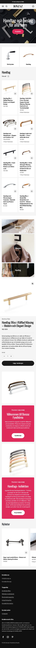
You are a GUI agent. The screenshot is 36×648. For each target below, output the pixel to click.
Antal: (3, 352)
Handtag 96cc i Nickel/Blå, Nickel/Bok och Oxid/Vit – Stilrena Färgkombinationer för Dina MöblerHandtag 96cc (26, 201)
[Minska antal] (4, 356)
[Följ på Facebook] (3, 637)
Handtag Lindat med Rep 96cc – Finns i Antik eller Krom (25, 135)
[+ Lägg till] (15, 93)
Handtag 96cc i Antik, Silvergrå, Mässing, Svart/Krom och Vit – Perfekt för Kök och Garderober (26, 166)
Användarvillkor (6, 591)
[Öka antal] (11, 356)
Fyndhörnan (18, 435)
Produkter (18, 31)
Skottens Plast (6, 319)
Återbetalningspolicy (8, 597)
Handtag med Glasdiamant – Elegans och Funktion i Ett (9, 135)
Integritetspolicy (6, 600)
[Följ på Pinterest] (12, 637)
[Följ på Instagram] (8, 637)
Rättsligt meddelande (8, 594)
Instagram (5, 613)
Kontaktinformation (7, 603)
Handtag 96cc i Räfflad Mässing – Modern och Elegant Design (18, 324)
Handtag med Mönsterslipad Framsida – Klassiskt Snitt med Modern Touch (9, 199)
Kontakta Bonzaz (6, 581)
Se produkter (18, 512)
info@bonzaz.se (6, 578)
